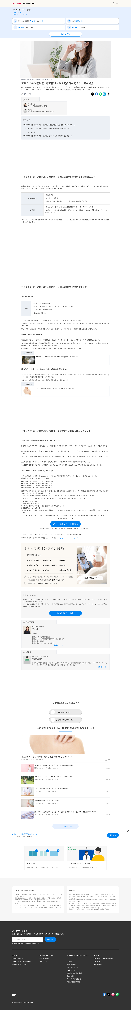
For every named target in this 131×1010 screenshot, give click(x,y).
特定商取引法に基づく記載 (74, 973)
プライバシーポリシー (73, 967)
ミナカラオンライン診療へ (65, 523)
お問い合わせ (98, 964)
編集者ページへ (59, 645)
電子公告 (69, 976)
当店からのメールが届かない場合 (103, 959)
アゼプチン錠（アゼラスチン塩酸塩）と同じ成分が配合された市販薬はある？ (49, 125)
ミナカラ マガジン (17, 959)
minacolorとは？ (44, 959)
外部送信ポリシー (72, 970)
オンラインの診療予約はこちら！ (25, 834)
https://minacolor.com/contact (69, 538)
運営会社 (42, 961)
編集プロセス (98, 961)
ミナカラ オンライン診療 (19, 964)
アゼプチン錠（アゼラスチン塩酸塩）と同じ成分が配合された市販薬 (46, 128)
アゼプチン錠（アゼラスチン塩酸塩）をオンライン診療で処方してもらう (47, 136)
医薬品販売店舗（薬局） (74, 982)
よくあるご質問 (71, 964)
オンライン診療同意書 (73, 979)
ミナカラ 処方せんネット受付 (20, 961)
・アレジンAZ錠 (30, 132)
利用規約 (69, 961)
